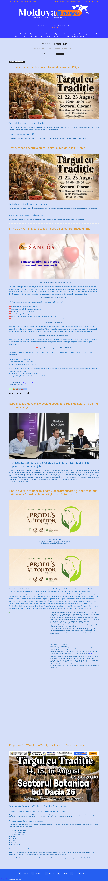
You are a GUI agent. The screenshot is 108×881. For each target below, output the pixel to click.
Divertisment (39, 36)
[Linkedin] (89, 1)
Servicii (67, 36)
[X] (95, 1)
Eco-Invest (49, 34)
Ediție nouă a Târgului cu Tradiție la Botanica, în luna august (46, 745)
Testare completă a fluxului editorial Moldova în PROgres (45, 67)
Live (61, 36)
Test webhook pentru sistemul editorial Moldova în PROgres (47, 148)
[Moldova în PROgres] (54, 17)
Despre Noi (23, 34)
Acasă (16, 34)
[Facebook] (84, 1)
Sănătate (16, 36)
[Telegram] (92, 1)
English (3, 879)
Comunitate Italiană (52, 36)
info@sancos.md (27, 383)
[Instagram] (86, 1)
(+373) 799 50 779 (14, 1)
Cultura (24, 36)
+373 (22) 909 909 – (15, 383)
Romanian (9, 879)
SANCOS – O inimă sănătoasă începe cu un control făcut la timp (49, 228)
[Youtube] (98, 1)
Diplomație (33, 34)
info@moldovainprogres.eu (30, 1)
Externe (41, 34)
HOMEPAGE (60, 53)
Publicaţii (75, 36)
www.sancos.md (19, 393)
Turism (31, 36)
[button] (97, 34)
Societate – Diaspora (70, 34)
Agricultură (58, 34)
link (90, 653)
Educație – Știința (84, 34)
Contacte (83, 36)
